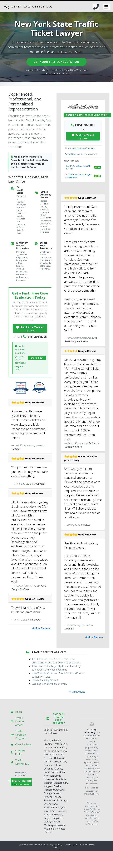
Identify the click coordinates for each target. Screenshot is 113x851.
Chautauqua (59, 747)
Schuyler (60, 807)
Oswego (48, 796)
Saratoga (62, 800)
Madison (61, 779)
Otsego (58, 796)
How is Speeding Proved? (45, 680)
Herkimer (60, 772)
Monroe (48, 782)
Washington (50, 825)
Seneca (47, 811)
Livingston (49, 779)
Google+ (16, 448)
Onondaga (49, 789)
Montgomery (61, 782)
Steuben (48, 814)
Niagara (48, 786)
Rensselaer (50, 800)
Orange (48, 793)
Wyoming (49, 828)
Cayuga (48, 747)
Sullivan (58, 814)
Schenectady (50, 804)
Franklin (48, 765)
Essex (63, 761)
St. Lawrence (59, 811)
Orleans (57, 793)
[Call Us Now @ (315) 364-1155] (96, 6)
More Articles (78, 692)
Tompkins (56, 818)
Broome (48, 744)
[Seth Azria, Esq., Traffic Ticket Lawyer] (27, 6)
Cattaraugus (60, 744)
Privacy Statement (87, 844)
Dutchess (49, 761)
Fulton (57, 765)
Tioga (47, 818)
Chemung (49, 751)
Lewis (58, 775)
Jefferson (49, 775)
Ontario (60, 789)
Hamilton (49, 772)
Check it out (36, 357)
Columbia (58, 754)
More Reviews (42, 628)
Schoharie (49, 807)
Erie (57, 761)
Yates (62, 828)
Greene (58, 768)
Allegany (57, 740)
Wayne (62, 825)
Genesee (48, 768)
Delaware (59, 758)
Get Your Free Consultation (56, 62)
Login (55, 847)
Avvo (87, 524)
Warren (55, 821)
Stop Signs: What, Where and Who (49, 683)
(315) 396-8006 (37, 337)
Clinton (47, 754)
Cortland (48, 758)
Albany (47, 740)
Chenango (61, 751)
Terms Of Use (71, 844)
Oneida (57, 786)
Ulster (47, 821)
